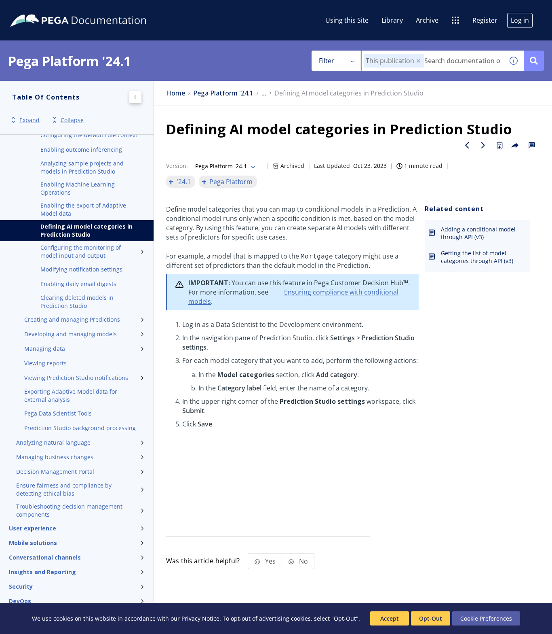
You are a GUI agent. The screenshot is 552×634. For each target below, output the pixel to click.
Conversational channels (45, 557)
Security (21, 586)
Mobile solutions (33, 543)
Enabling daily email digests (78, 284)
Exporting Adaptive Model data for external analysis (70, 395)
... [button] (263, 93)
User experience (32, 528)
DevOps (20, 601)
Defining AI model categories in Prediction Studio (86, 230)
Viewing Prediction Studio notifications (76, 378)
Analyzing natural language (53, 442)
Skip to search (97, 9)
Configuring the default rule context (88, 135)
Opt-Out (430, 618)
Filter (326, 60)
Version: (177, 166)
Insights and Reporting (42, 572)
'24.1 (184, 181)
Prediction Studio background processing (80, 428)
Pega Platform (231, 181)
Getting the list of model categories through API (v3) (477, 257)
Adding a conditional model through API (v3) (478, 233)
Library (392, 20)
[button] (418, 61)
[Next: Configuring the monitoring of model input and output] (483, 145)
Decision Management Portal (55, 471)
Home (175, 93)
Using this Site (347, 20)
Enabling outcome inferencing (81, 149)
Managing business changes (54, 457)
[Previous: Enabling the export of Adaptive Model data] (467, 145)
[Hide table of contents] (135, 97)
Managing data (44, 348)
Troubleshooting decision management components (69, 510)
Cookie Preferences (486, 618)
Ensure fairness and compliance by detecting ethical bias (64, 489)
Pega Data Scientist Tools (58, 413)
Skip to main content (35, 9)
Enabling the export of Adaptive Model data (83, 209)
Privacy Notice (200, 618)
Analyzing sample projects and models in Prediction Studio (82, 167)
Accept (389, 618)
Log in (520, 20)
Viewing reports (45, 363)
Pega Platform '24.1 (223, 93)
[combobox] (433, 61)
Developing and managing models (70, 334)
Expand (29, 120)
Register (484, 20)
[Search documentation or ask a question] (534, 61)
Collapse (72, 120)
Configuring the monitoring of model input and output (80, 251)
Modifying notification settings (81, 269)
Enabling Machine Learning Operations (77, 188)
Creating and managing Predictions (72, 319)
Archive (427, 20)
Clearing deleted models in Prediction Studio (77, 302)
